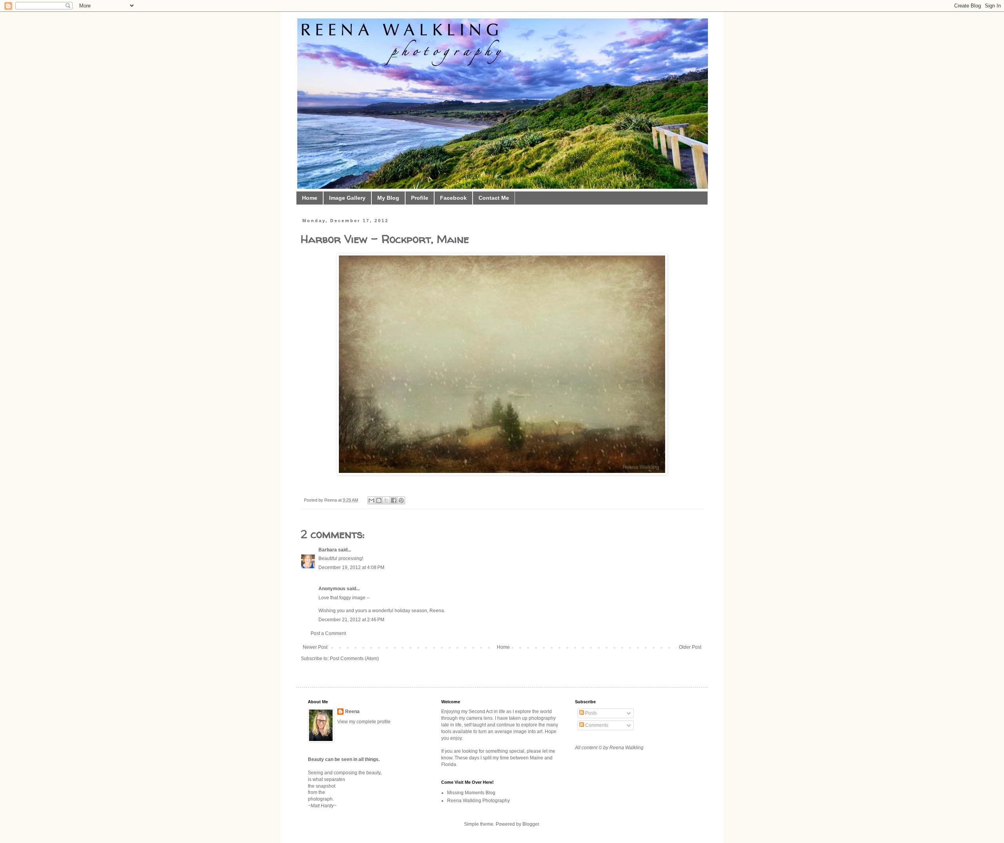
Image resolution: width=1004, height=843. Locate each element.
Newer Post (315, 647)
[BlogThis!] (379, 500)
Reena (331, 500)
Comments (596, 725)
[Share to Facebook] (394, 500)
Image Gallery (347, 198)
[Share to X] (386, 500)
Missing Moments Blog (471, 793)
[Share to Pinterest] (401, 500)
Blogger (530, 824)
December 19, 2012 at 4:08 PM (351, 567)
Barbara (327, 550)
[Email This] (371, 500)
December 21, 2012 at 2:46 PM (351, 619)
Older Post (690, 647)
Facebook (453, 198)
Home (309, 198)
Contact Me (493, 198)
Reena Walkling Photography (478, 800)
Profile (419, 198)
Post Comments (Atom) (354, 658)
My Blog (388, 198)
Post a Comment (328, 633)
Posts (590, 713)
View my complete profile (364, 721)
